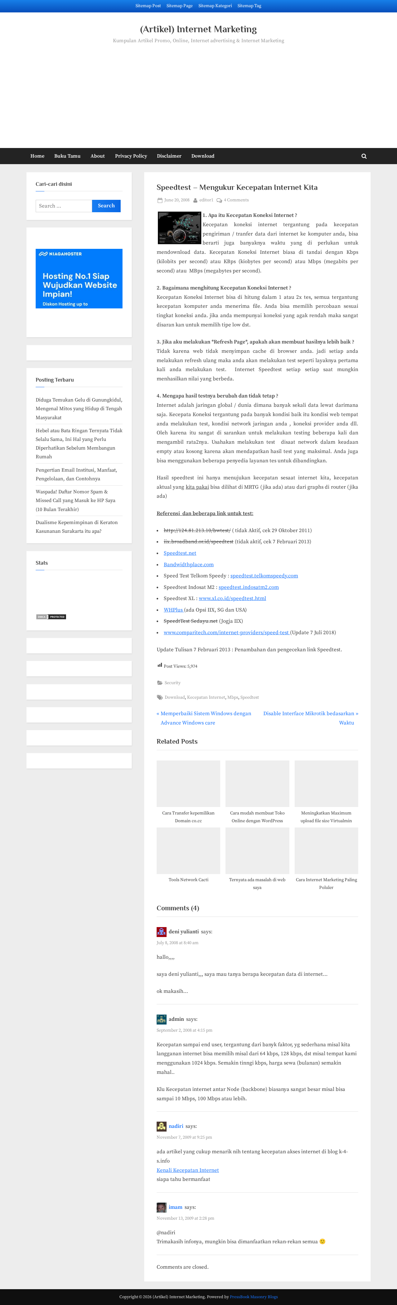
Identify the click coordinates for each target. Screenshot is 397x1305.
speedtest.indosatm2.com (249, 587)
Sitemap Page (180, 6)
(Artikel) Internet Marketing (198, 29)
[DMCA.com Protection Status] (51, 618)
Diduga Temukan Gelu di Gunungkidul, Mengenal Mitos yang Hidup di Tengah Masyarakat (79, 409)
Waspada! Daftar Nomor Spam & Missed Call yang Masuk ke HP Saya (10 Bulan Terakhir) (75, 501)
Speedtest (249, 697)
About (98, 156)
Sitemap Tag (249, 6)
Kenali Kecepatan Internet (188, 1170)
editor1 (206, 200)
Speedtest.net (180, 553)
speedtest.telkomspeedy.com (264, 575)
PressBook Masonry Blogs (254, 1297)
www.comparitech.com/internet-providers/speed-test (227, 632)
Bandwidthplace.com (189, 564)
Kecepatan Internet (206, 697)
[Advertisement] (198, 91)
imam (175, 1207)
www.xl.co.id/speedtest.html (232, 598)
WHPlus (174, 610)
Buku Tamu (67, 156)
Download (202, 156)
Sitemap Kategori (215, 6)
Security (173, 683)
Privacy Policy (131, 156)
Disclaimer (169, 156)
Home (37, 156)
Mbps (232, 697)
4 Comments (236, 200)
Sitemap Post (148, 6)
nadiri (176, 1126)
